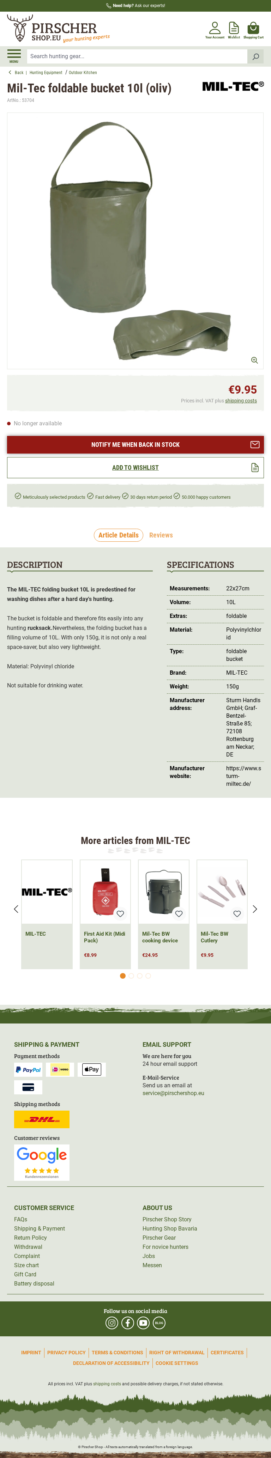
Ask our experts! (139, 5)
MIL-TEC (35, 934)
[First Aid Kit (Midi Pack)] (105, 892)
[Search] (255, 56)
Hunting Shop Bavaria (170, 1228)
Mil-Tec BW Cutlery (214, 937)
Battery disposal (34, 1283)
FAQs (20, 1219)
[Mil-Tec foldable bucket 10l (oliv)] (135, 241)
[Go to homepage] (70, 28)
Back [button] (20, 72)
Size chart (26, 1265)
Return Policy (30, 1237)
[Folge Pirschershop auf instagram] (112, 1323)
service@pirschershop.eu (173, 1093)
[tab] (118, 535)
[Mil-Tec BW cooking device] (164, 892)
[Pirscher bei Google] (42, 1162)
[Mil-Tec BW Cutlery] (222, 892)
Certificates (227, 1352)
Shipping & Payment (39, 1228)
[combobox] (137, 56)
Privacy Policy (66, 1352)
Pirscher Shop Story (167, 1219)
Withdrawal (28, 1247)
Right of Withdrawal (177, 1352)
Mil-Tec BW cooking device (160, 937)
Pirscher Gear (159, 1237)
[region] (135, 241)
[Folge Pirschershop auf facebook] (127, 1323)
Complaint (27, 1256)
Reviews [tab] (161, 535)
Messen (152, 1265)
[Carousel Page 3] (140, 976)
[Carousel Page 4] (148, 976)
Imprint (31, 1352)
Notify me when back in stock (135, 444)
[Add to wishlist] (120, 914)
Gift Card (25, 1274)
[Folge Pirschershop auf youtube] (143, 1323)
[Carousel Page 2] (131, 976)
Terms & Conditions (117, 1352)
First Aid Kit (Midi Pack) (104, 937)
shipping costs (241, 400)
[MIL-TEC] (233, 92)
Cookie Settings (177, 1363)
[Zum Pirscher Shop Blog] (159, 1323)
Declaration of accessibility (111, 1363)
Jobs (149, 1256)
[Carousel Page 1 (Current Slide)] (123, 976)
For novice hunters (165, 1247)
